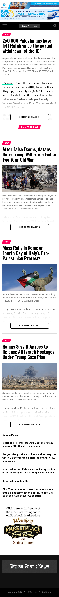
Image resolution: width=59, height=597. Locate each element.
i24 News (7, 83)
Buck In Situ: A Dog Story (16, 481)
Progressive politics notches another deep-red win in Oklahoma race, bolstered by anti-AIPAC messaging (29, 457)
